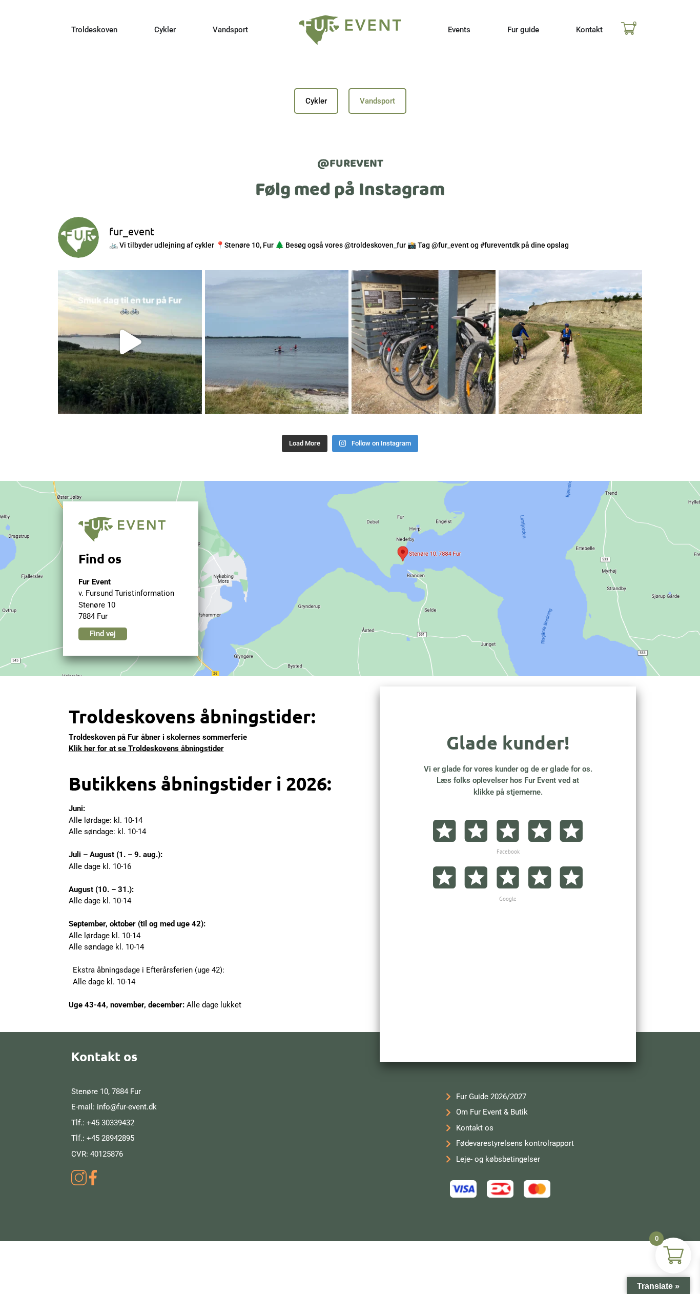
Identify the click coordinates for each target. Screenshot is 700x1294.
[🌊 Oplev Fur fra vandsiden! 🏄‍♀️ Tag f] (277, 342)
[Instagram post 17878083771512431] (130, 342)
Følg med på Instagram (350, 190)
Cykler (316, 101)
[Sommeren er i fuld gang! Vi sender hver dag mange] (571, 342)
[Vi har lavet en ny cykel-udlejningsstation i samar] (424, 342)
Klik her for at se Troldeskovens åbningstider (146, 748)
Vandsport (377, 101)
